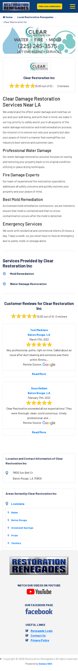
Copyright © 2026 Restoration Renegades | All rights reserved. (40, 658)
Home (9, 17)
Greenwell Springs (22, 527)
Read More (39, 373)
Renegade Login (42, 630)
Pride (14, 535)
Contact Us (38, 635)
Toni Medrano (39, 330)
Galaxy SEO (45, 663)
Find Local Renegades (49, 6)
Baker (14, 512)
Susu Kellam (39, 388)
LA (48, 334)
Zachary (16, 543)
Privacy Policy (40, 640)
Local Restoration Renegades (35, 17)
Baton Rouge (36, 334)
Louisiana (17, 503)
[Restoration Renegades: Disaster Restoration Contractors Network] (16, 6)
